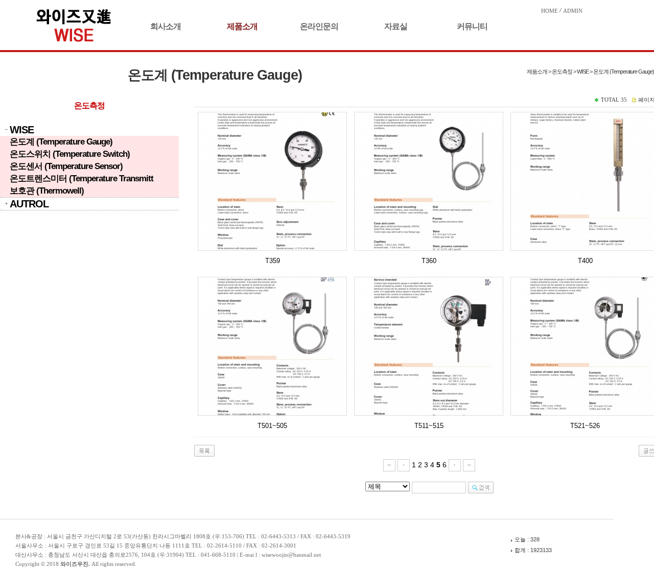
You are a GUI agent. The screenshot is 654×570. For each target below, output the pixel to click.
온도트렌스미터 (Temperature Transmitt (81, 178)
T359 (272, 261)
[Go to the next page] (455, 465)
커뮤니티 (472, 26)
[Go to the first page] (389, 465)
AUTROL (29, 203)
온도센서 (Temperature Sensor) (66, 166)
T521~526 (585, 426)
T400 (585, 261)
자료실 (395, 26)
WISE (22, 129)
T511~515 (428, 426)
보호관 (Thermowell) (47, 191)
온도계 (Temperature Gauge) (61, 142)
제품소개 (242, 26)
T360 (429, 261)
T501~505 (272, 426)
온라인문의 (319, 26)
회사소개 (165, 26)
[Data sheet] (272, 181)
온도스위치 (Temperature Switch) (70, 154)
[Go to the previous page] (404, 465)
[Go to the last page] (469, 465)
